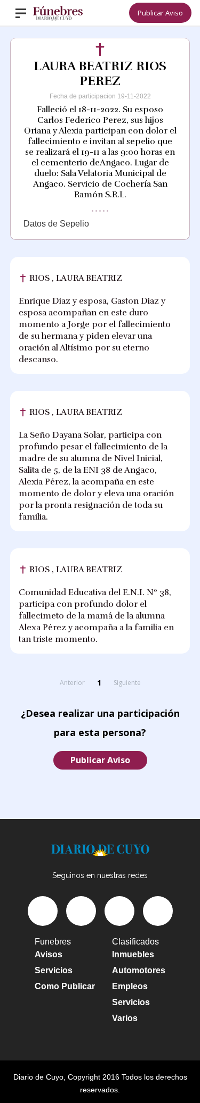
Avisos (48, 954)
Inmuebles (133, 954)
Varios (125, 1018)
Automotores (138, 970)
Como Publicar (65, 986)
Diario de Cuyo (38, 1077)
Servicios (54, 970)
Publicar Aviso (160, 13)
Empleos (130, 986)
